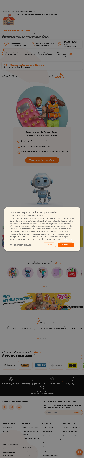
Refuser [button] (49, 245)
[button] (21, 245)
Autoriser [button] (66, 245)
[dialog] (42, 229)
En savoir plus (68, 239)
